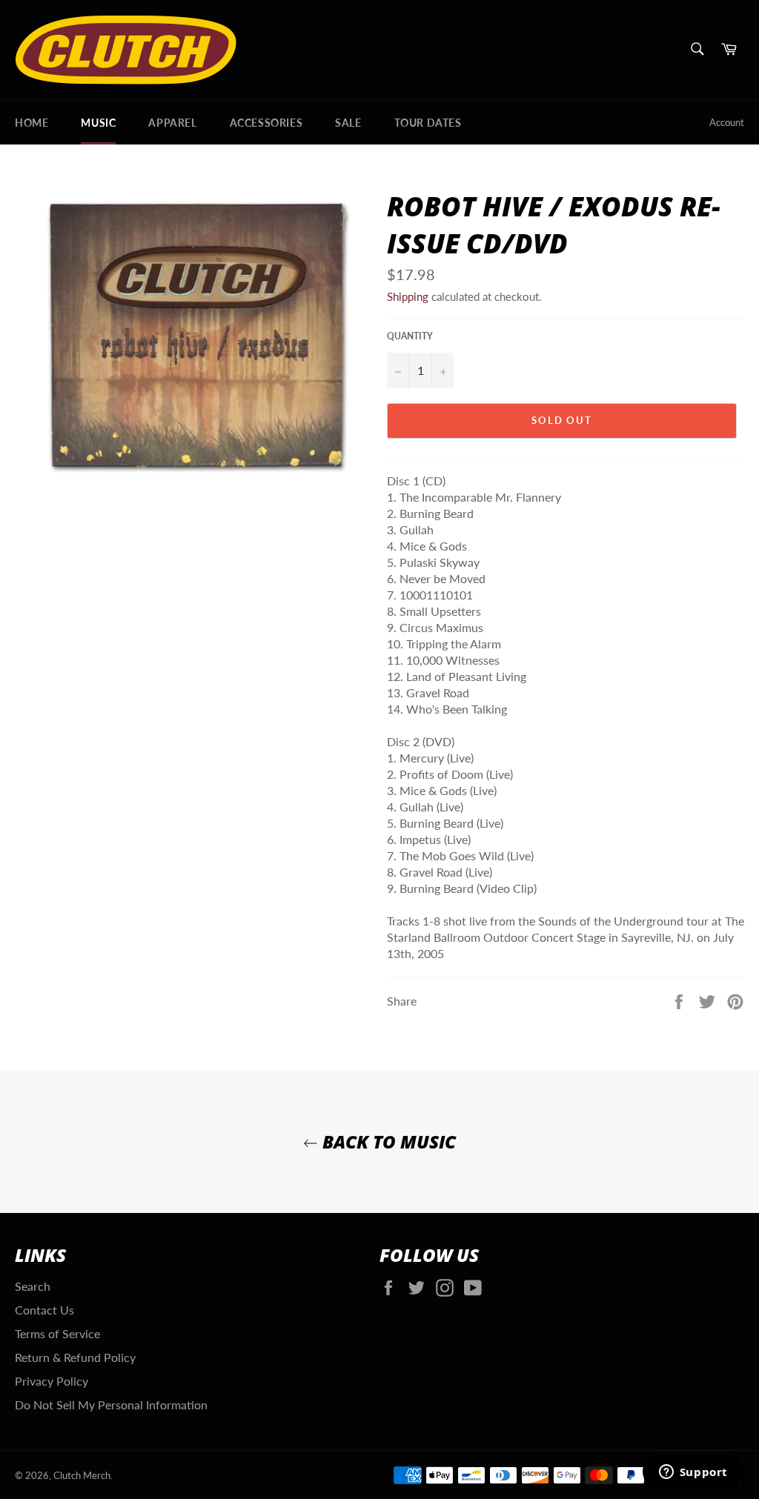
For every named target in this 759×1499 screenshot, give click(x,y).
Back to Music (387, 1141)
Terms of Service (57, 1333)
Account (726, 122)
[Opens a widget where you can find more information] (693, 1473)
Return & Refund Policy (75, 1357)
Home (31, 122)
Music (98, 122)
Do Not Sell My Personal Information (111, 1404)
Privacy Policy (51, 1381)
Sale (348, 122)
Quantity (410, 336)
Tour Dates (428, 122)
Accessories (266, 122)
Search (32, 1286)
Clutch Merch (81, 1475)
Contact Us (44, 1310)
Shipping (407, 296)
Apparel (172, 122)
